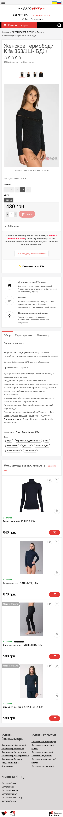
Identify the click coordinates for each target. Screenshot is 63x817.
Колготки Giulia (8, 801)
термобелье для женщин (28, 441)
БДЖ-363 (26, 446)
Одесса (14, 415)
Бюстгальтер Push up (11, 759)
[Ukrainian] (54, 4)
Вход (26, 19)
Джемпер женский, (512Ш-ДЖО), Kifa (23, 707)
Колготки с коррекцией (42, 752)
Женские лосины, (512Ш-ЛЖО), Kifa (22, 645)
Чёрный (8, 200)
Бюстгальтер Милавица (12, 748)
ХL (28, 190)
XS (22, 189)
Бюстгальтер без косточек (13, 752)
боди (9, 441)
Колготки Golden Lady (11, 797)
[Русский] (59, 4)
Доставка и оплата (13, 419)
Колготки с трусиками (42, 756)
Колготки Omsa (8, 783)
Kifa (37, 432)
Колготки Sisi (7, 787)
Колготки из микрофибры (44, 741)
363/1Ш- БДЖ (42, 446)
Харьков (23, 415)
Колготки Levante (9, 790)
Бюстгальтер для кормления (15, 756)
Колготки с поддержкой (43, 766)
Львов (6, 415)
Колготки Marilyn (9, 794)
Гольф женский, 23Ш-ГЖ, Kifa (19, 521)
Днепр (31, 415)
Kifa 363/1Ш (30, 451)
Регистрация (37, 19)
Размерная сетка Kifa (33, 266)
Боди (18, 432)
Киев (52, 412)
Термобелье (28, 432)
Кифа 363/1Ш (13, 451)
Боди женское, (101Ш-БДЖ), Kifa (21, 583)
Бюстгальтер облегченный (14, 745)
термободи (12, 446)
